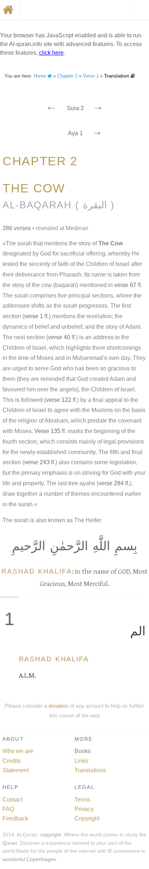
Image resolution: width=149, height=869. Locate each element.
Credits (12, 761)
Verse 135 (47, 431)
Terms (82, 800)
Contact (12, 800)
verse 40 (59, 337)
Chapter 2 (67, 76)
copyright (50, 834)
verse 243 (37, 462)
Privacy (84, 809)
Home (40, 76)
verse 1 (33, 316)
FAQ (8, 809)
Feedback (15, 818)
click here (51, 53)
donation (58, 706)
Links (81, 761)
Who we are (18, 751)
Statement (16, 770)
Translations (90, 770)
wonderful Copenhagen (29, 859)
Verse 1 (91, 76)
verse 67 (125, 285)
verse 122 (58, 400)
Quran (10, 843)
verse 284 (111, 483)
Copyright (86, 818)
